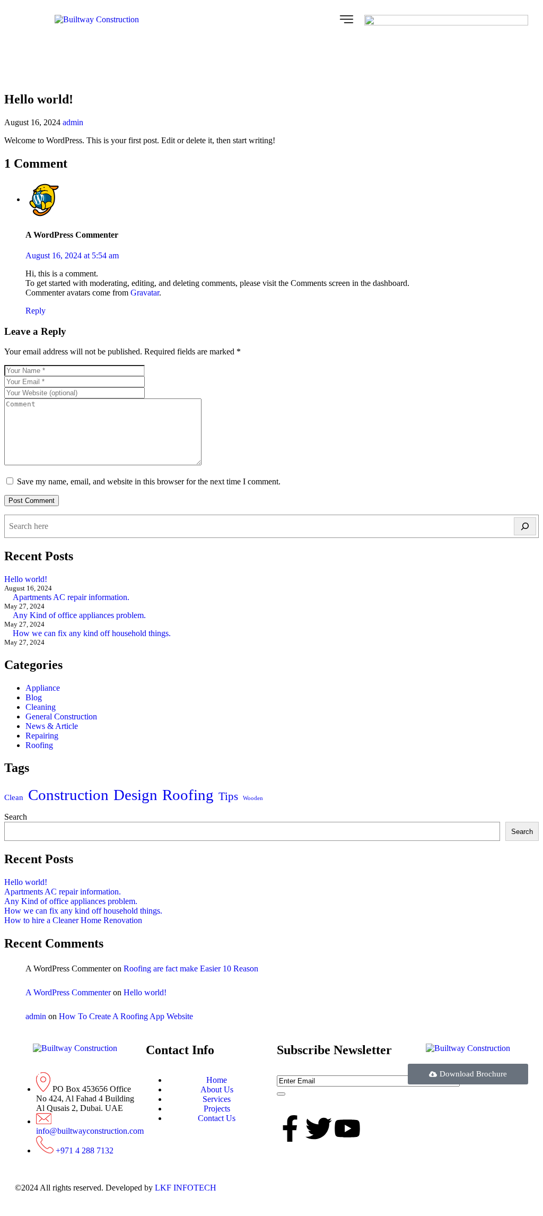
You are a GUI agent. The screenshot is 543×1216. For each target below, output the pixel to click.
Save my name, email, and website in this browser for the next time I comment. (149, 481)
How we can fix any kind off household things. (92, 633)
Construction (68, 794)
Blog (33, 697)
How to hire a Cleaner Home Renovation (73, 920)
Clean (13, 797)
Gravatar (144, 292)
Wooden (253, 798)
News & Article (51, 726)
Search (15, 816)
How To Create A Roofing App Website (126, 1016)
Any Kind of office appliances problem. (79, 615)
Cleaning (40, 706)
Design (135, 794)
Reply (35, 310)
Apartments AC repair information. (71, 597)
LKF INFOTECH (184, 1187)
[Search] (525, 526)
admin (73, 122)
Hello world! (25, 579)
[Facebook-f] (290, 1128)
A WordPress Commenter (68, 992)
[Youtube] (347, 1128)
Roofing (39, 745)
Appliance (42, 687)
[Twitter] (318, 1128)
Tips (228, 796)
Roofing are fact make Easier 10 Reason (191, 968)
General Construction (61, 716)
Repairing (41, 735)
